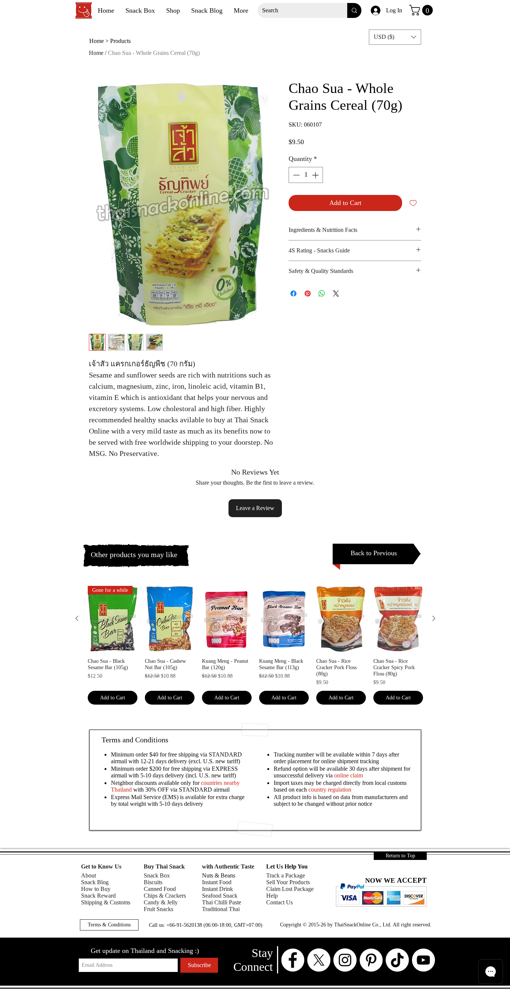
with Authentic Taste (228, 866)
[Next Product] (433, 618)
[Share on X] (336, 293)
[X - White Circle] (318, 960)
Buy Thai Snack (164, 866)
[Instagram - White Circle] (345, 960)
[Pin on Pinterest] (307, 293)
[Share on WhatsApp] (321, 293)
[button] (422, 10)
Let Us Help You (287, 866)
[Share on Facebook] (293, 293)
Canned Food (160, 889)
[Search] (354, 10)
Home (96, 53)
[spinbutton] (305, 175)
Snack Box (157, 875)
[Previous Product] (76, 618)
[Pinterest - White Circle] (371, 960)
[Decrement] (295, 175)
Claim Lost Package (290, 889)
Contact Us (279, 902)
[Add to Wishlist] (413, 203)
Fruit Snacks (158, 909)
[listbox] (395, 37)
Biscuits (153, 882)
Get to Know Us (101, 866)
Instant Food (216, 882)
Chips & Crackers (165, 895)
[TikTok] (397, 960)
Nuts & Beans (218, 875)
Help (272, 895)
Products (120, 41)
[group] (255, 645)
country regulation (329, 789)
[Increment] (316, 175)
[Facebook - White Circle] (292, 960)
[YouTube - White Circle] (423, 960)
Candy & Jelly (161, 902)
